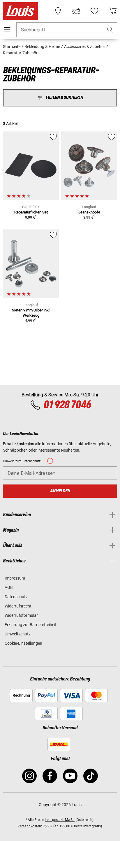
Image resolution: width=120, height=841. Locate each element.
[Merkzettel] (94, 11)
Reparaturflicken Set (31, 212)
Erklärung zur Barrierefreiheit (31, 624)
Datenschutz (16, 596)
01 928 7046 (67, 405)
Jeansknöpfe (89, 212)
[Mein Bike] (76, 11)
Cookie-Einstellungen (23, 643)
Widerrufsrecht (18, 606)
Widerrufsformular (21, 615)
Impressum (15, 578)
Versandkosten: (29, 826)
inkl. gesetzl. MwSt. (60, 820)
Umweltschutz (18, 634)
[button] (110, 29)
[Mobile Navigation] (7, 29)
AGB (9, 587)
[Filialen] (58, 11)
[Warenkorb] (112, 11)
